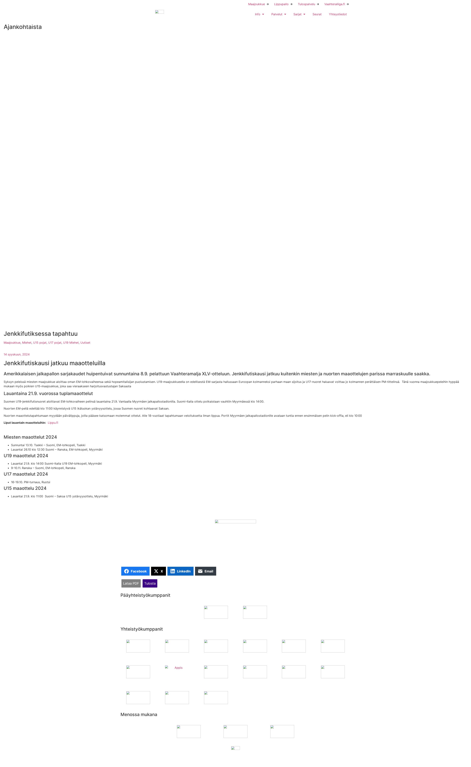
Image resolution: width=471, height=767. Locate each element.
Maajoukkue (256, 4)
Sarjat (297, 14)
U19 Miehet (71, 342)
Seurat (317, 14)
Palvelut (276, 14)
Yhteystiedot (338, 14)
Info (257, 14)
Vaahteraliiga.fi (334, 4)
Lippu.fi (53, 422)
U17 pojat (54, 342)
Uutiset (85, 342)
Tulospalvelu (306, 4)
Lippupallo (281, 4)
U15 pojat (40, 342)
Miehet (26, 342)
